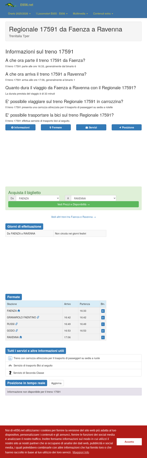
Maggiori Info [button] (81, 452)
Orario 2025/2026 (18, 13)
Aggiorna (56, 383)
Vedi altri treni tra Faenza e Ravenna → (73, 217)
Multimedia (79, 13)
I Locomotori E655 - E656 (51, 13)
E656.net (26, 4)
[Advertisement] (77, 156)
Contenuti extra (102, 13)
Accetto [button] (129, 441)
